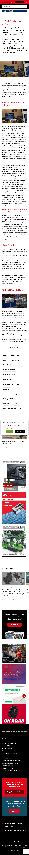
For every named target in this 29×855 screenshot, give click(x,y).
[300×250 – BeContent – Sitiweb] (14, 674)
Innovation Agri (6, 773)
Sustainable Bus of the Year (10, 763)
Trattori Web (6, 756)
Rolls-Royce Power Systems (12, 394)
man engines (7, 379)
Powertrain (5, 751)
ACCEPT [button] (9, 431)
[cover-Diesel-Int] (14, 475)
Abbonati (19, 2)
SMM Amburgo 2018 (9, 408)
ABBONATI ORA (14, 625)
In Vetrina (15, 447)
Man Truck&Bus (8, 384)
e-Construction (6, 758)
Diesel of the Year (7, 765)
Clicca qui (14, 811)
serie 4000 (17, 404)
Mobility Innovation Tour (9, 770)
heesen (5, 360)
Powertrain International (9, 753)
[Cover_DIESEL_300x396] (14, 541)
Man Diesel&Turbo (9, 374)
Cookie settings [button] (20, 431)
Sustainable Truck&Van (9, 743)
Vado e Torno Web (7, 741)
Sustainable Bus (7, 748)
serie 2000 (6, 404)
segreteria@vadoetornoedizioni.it (14, 830)
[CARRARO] (14, 653)
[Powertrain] (7, 2)
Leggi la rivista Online (14, 792)
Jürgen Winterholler (9, 370)
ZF (21, 408)
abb (4, 355)
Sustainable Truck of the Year (11, 761)
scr (18, 399)
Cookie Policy (10, 428)
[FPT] (14, 508)
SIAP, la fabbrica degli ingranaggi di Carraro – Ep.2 (14, 442)
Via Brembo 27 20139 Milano (12, 823)
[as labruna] (14, 714)
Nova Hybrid (7, 389)
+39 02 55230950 (8, 827)
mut (18, 384)
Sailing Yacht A (8, 399)
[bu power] (14, 12)
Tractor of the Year (8, 768)
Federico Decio (14, 355)
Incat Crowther (8, 365)
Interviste (20, 447)
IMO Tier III (15, 360)
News (15, 599)
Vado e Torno (6, 738)
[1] (14, 694)
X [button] (25, 422)
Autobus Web (6, 746)
